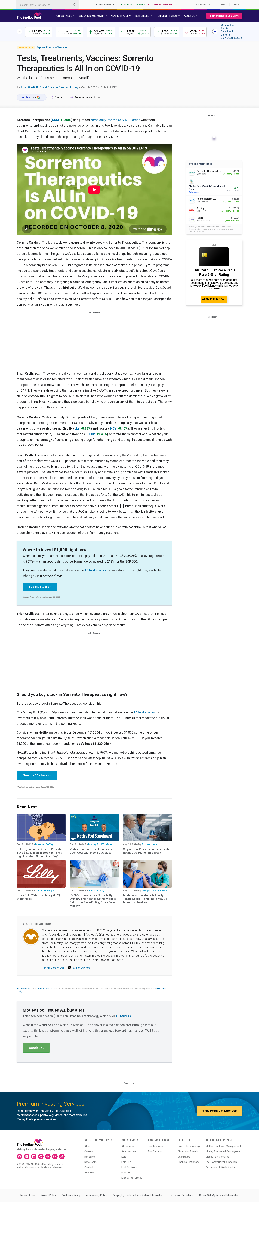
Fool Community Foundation (221, 1162)
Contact (88, 1167)
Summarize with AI (85, 97)
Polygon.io (57, 1167)
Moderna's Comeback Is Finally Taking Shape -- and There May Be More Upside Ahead (145, 899)
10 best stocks (95, 570)
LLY (77, 428)
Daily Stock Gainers (227, 33)
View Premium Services (219, 1111)
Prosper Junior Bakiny (154, 890)
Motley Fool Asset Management (223, 1146)
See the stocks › (40, 586)
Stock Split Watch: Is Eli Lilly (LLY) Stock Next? (38, 897)
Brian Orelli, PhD (24, 988)
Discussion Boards (188, 1151)
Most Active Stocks (227, 27)
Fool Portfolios (129, 1167)
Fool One (126, 1172)
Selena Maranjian (45, 890)
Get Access (194, 192)
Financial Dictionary (188, 1162)
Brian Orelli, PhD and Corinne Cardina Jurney (49, 87)
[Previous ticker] (19, 31)
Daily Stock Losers (231, 37)
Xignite (43, 1167)
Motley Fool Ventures (217, 1156)
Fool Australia (155, 1146)
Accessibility (203, 4)
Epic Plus (126, 1162)
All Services (127, 1146)
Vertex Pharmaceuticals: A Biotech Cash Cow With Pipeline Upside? (92, 850)
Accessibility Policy (96, 1195)
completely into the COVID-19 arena (115, 120)
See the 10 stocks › (37, 775)
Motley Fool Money (131, 1177)
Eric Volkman (149, 844)
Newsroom (90, 1162)
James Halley (96, 890)
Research (89, 1156)
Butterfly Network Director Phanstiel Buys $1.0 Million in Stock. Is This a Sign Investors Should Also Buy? (40, 852)
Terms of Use (27, 1195)
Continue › (36, 1048)
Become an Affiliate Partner (221, 1167)
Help (236, 4)
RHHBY (90, 434)
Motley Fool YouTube (100, 844)
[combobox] (47, 4)
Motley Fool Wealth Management (224, 1151)
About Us (89, 1146)
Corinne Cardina (44, 988)
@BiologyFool (82, 967)
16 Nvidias (123, 1016)
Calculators (184, 1156)
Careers (88, 1151)
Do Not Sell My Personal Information (219, 1195)
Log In (222, 4)
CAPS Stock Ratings (189, 1146)
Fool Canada (155, 1151)
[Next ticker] (215, 31)
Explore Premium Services (52, 47)
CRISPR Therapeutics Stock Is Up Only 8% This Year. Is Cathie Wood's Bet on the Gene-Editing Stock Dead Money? (93, 901)
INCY (113, 428)
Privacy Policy (48, 1195)
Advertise (89, 1172)
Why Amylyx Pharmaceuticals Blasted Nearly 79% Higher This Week (147, 850)
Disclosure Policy (71, 1195)
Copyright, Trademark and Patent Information (138, 1195)
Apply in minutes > (214, 299)
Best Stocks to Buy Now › (224, 15)
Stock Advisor (129, 1151)
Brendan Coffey (44, 844)
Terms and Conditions (181, 1195)
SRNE (56, 120)
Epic (123, 1156)
